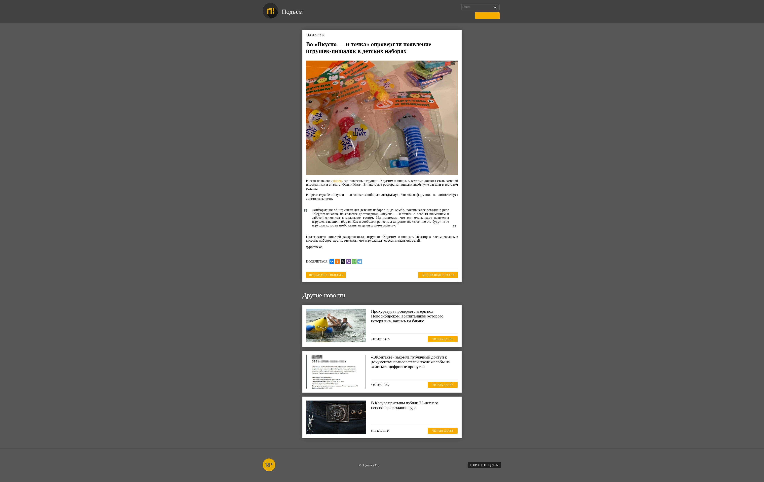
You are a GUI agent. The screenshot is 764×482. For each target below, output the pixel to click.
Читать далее (442, 339)
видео (337, 181)
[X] (343, 261)
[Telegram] (359, 261)
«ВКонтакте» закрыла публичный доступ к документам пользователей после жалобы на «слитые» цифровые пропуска (410, 362)
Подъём (292, 11)
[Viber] (348, 261)
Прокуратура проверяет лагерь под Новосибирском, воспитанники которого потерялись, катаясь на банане (407, 316)
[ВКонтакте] (331, 261)
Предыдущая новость (326, 274)
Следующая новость (438, 274)
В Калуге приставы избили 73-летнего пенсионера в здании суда (404, 405)
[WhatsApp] (354, 261)
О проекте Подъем (484, 465)
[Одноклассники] (337, 261)
